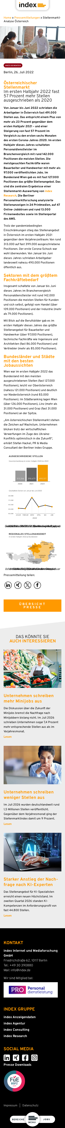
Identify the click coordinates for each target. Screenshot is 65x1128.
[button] (8, 585)
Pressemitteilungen (27, 18)
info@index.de (20, 970)
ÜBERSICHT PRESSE (32, 606)
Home (7, 18)
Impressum (10, 1105)
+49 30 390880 (21, 965)
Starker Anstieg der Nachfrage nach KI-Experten (31, 882)
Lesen (8, 737)
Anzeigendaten (13, 66)
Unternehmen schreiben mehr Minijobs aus (29, 698)
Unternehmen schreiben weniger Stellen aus (29, 795)
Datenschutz (30, 1105)
